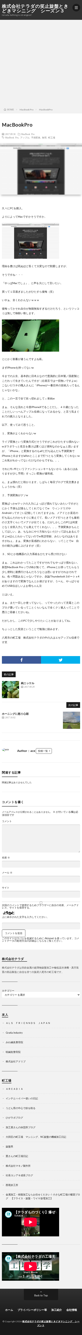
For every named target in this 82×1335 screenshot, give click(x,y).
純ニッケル (27, 683)
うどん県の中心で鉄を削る (20, 1108)
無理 (44, 137)
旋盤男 (9, 1146)
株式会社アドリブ (16, 1061)
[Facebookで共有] (21, 660)
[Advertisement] (41, 63)
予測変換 (35, 137)
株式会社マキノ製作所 (18, 1165)
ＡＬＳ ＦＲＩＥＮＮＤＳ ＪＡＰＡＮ (28, 1022)
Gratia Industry (14, 1032)
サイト (5, 887)
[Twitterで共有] (60, 660)
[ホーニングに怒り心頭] (71, 720)
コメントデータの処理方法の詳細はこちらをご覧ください (40, 939)
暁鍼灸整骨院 (13, 1051)
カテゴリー (8, 990)
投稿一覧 (43, 750)
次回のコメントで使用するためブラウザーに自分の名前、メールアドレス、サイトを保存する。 (40, 906)
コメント (7, 821)
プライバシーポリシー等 (32, 1309)
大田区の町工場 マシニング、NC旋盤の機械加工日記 (36, 1136)
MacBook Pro (28, 134)
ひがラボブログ (14, 1117)
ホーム (9, 1309)
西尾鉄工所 (12, 1184)
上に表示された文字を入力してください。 (25, 917)
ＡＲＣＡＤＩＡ (14, 1088)
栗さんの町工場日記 (17, 1156)
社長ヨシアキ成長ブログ (19, 1175)
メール (7, 872)
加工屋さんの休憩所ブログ (20, 1127)
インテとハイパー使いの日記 (22, 1098)
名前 (6, 857)
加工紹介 (56, 1309)
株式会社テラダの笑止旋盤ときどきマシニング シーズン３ (35, 8)
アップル (24, 137)
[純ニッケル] (10, 689)
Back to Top (41, 1295)
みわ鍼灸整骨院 (14, 1042)
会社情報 (71, 1309)
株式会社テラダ (32, 637)
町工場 (51, 137)
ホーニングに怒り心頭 (15, 713)
